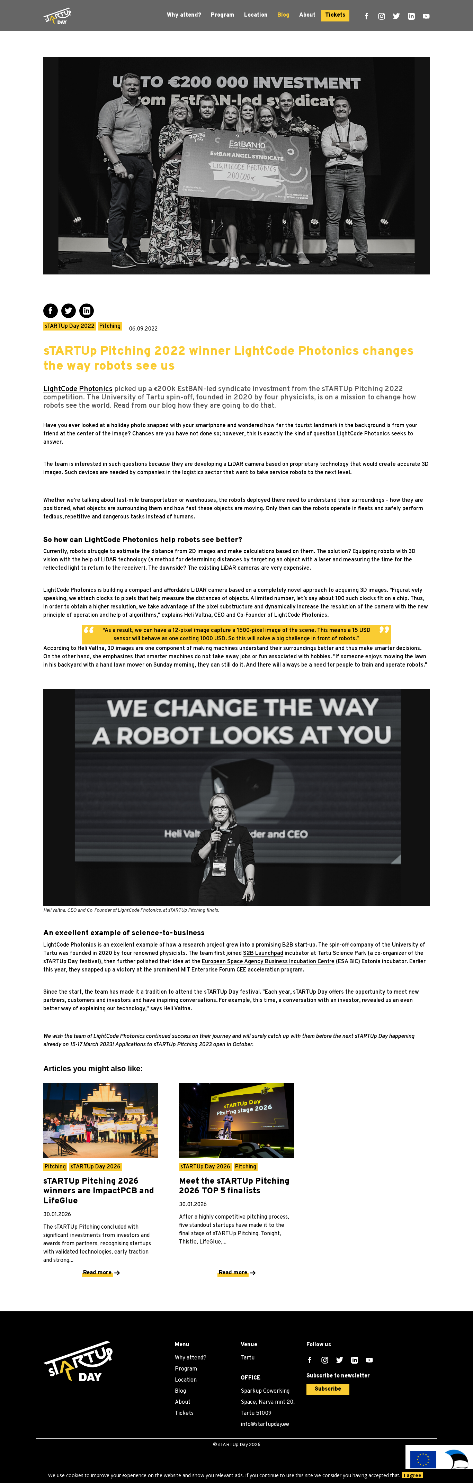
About (307, 15)
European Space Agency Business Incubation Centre (268, 961)
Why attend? (184, 15)
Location (256, 15)
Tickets (335, 15)
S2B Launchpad (263, 953)
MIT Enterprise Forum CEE (213, 970)
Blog (283, 15)
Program (222, 15)
